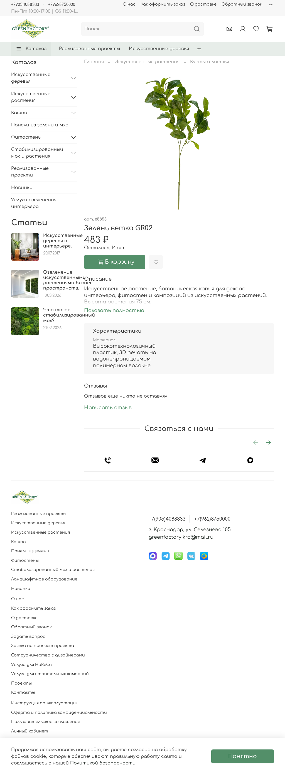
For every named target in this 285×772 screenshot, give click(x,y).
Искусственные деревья (159, 48)
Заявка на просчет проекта (42, 645)
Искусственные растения (147, 61)
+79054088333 (25, 4)
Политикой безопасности (103, 763)
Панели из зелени (30, 551)
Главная (94, 61)
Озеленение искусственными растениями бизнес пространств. (68, 280)
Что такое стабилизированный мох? (69, 315)
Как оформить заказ (163, 4)
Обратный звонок (242, 4)
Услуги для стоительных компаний (50, 673)
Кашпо (19, 112)
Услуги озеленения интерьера (33, 203)
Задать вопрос (28, 636)
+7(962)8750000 (212, 519)
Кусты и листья (209, 61)
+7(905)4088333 (167, 519)
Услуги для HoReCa (31, 664)
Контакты (23, 692)
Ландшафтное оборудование (44, 579)
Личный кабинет (29, 731)
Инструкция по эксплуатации (44, 703)
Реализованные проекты (89, 48)
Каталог (36, 48)
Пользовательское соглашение (45, 721)
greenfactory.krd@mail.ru (181, 537)
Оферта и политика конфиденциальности (59, 712)
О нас (129, 4)
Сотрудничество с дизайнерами (48, 655)
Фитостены (26, 137)
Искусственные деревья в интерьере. (63, 241)
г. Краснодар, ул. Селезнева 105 (190, 529)
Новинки (22, 187)
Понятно (242, 756)
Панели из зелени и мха (39, 125)
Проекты (21, 683)
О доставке (203, 4)
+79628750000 (61, 4)
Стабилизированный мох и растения (37, 153)
